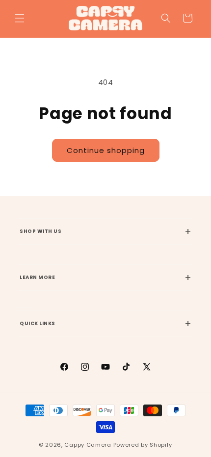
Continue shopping (106, 150)
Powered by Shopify (143, 445)
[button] (19, 18)
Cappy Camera (87, 445)
